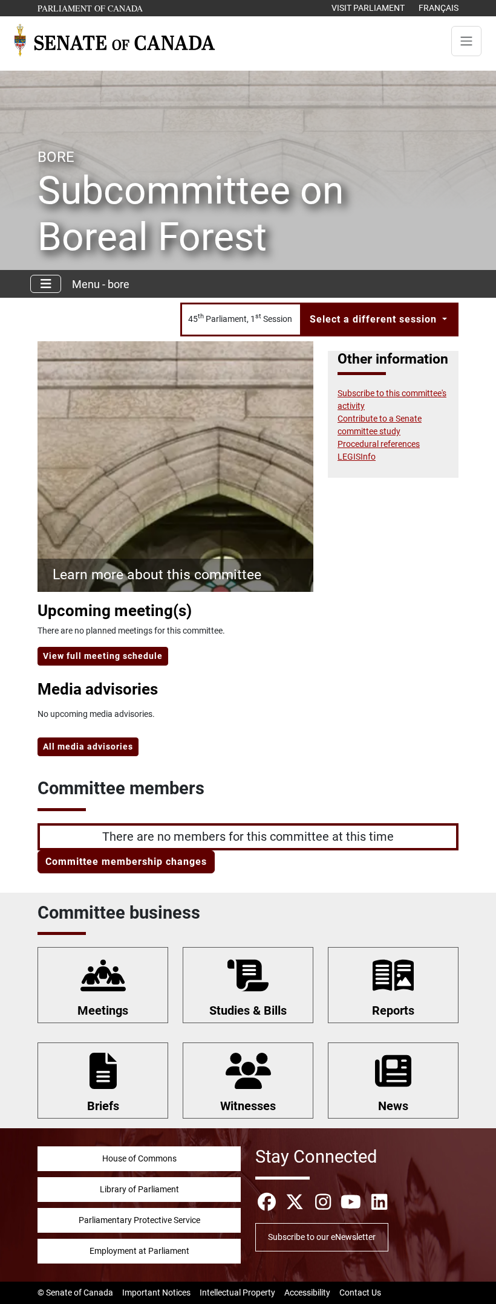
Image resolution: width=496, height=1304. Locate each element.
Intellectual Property (237, 1292)
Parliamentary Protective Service (139, 1220)
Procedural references (379, 444)
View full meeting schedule (103, 656)
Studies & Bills (248, 1010)
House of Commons (139, 1158)
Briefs (103, 1106)
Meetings (102, 1010)
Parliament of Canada (91, 8)
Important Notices (156, 1292)
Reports (393, 1010)
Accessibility (307, 1292)
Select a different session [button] (375, 319)
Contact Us (360, 1292)
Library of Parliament (139, 1189)
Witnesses (248, 1106)
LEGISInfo (357, 456)
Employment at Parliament (139, 1251)
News (393, 1106)
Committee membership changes (126, 861)
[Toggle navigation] (466, 41)
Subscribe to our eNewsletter (322, 1237)
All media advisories (88, 746)
